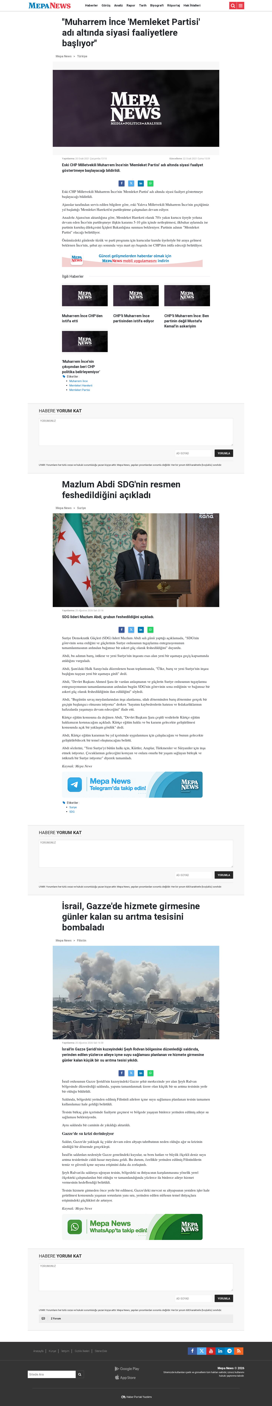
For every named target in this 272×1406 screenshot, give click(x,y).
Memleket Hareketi (80, 385)
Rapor (131, 5)
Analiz (118, 5)
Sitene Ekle (101, 1351)
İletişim (65, 1351)
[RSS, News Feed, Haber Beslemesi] (238, 1351)
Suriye (81, 508)
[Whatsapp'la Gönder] (150, 183)
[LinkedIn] (141, 183)
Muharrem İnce (78, 381)
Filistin (81, 940)
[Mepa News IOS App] (126, 1377)
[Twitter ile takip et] (201, 1351)
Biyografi (157, 5)
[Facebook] (122, 183)
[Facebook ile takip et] (192, 1351)
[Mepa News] (49, 5)
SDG (72, 811)
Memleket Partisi (79, 390)
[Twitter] (131, 183)
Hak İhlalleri (192, 5)
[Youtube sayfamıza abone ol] (211, 1351)
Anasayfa (38, 1351)
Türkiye (82, 56)
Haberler (91, 5)
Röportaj (173, 5)
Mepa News (64, 56)
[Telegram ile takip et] (229, 1351)
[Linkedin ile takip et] (220, 1351)
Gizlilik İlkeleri (82, 1351)
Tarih (143, 5)
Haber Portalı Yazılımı (139, 1396)
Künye (52, 1351)
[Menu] (240, 6)
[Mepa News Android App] (126, 1369)
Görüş (106, 5)
